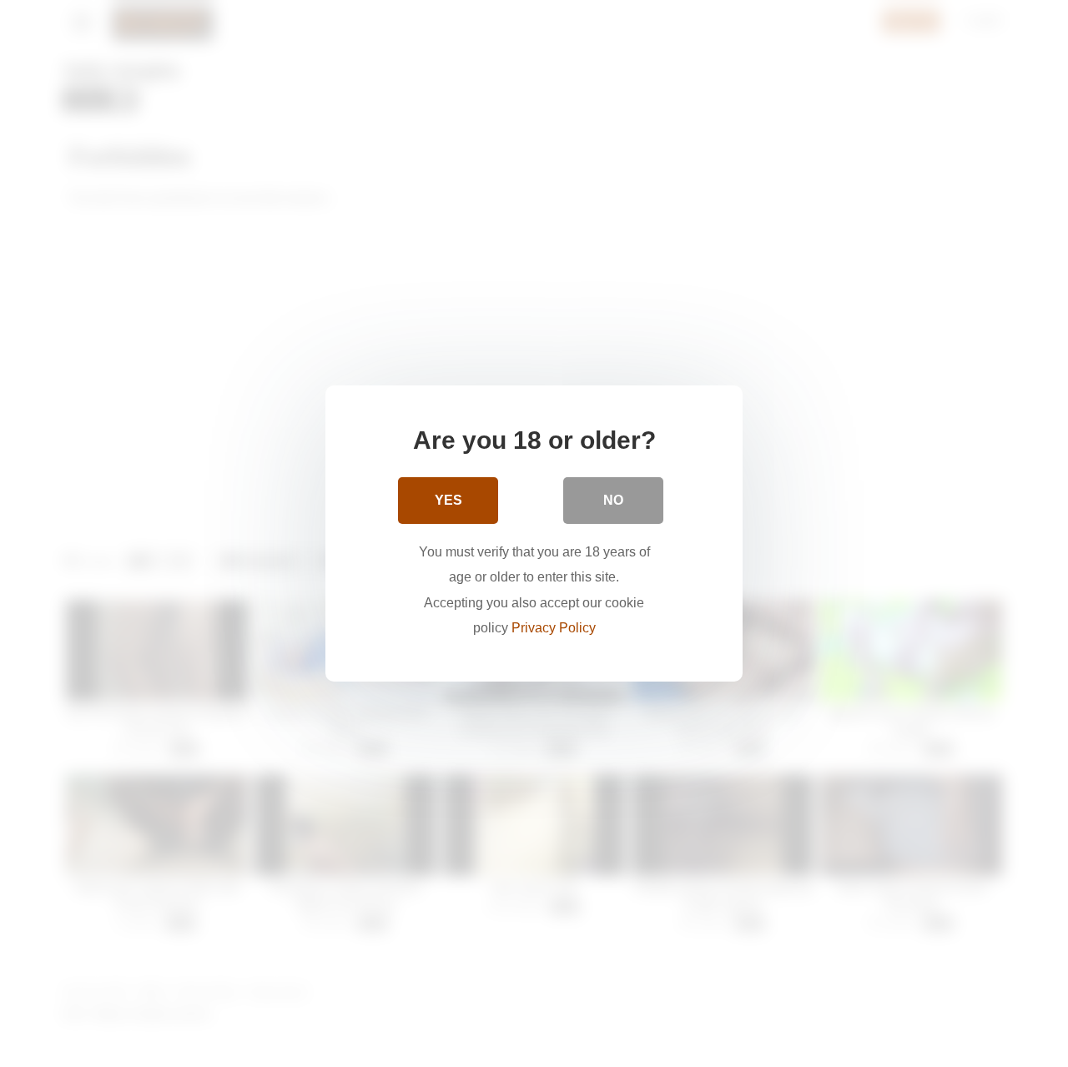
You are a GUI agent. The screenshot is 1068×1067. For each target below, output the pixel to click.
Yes (448, 500)
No (613, 500)
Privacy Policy (553, 628)
